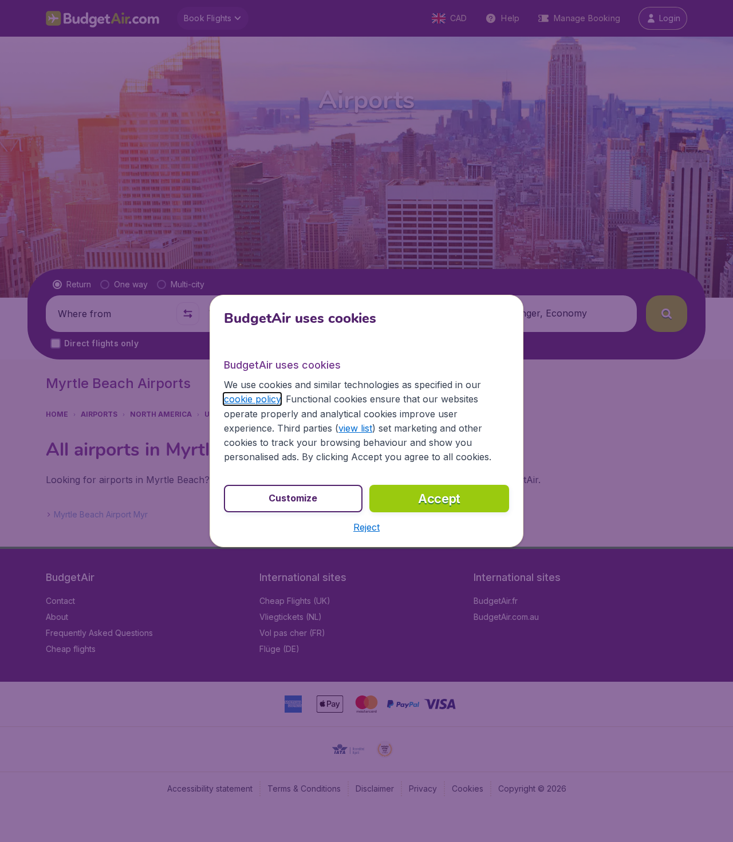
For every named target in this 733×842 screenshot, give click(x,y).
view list (355, 428)
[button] (366, 527)
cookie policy (252, 399)
